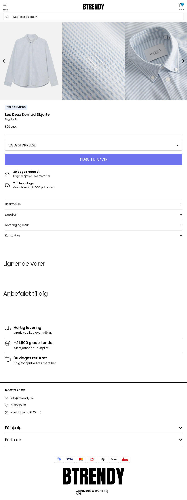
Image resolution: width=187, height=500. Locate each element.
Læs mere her (41, 176)
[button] (4, 5)
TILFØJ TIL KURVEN (94, 159)
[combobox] (93, 16)
